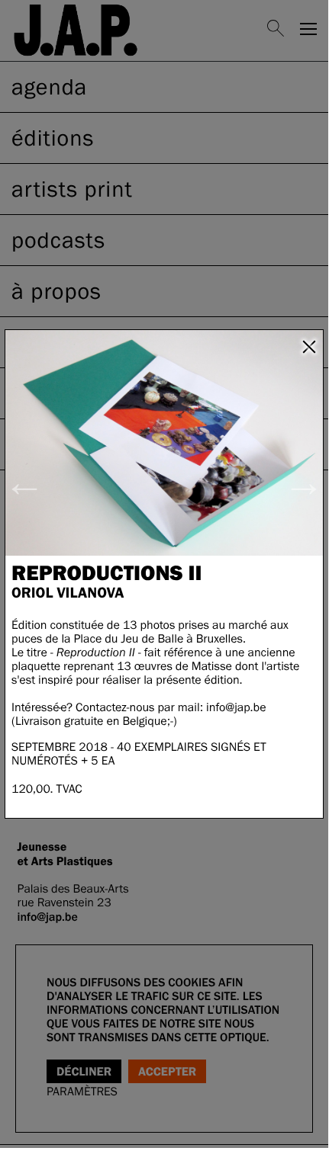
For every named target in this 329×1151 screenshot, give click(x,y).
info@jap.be (236, 708)
